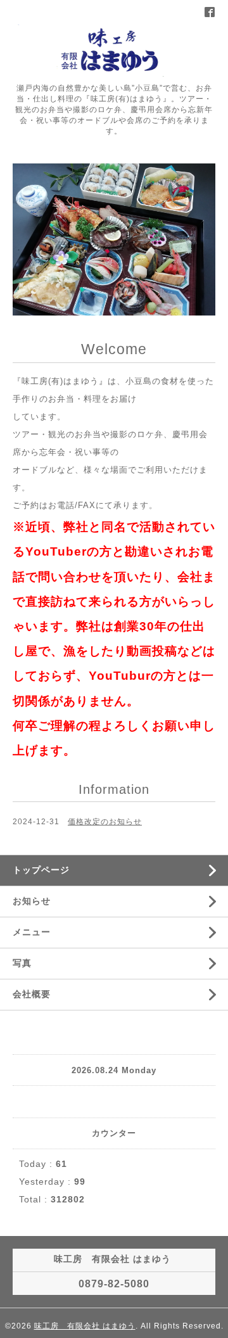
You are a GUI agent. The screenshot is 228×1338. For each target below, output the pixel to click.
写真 (22, 963)
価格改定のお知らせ (105, 821)
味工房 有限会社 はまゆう (85, 1326)
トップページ (41, 870)
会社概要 (32, 994)
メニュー (32, 932)
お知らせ (32, 901)
